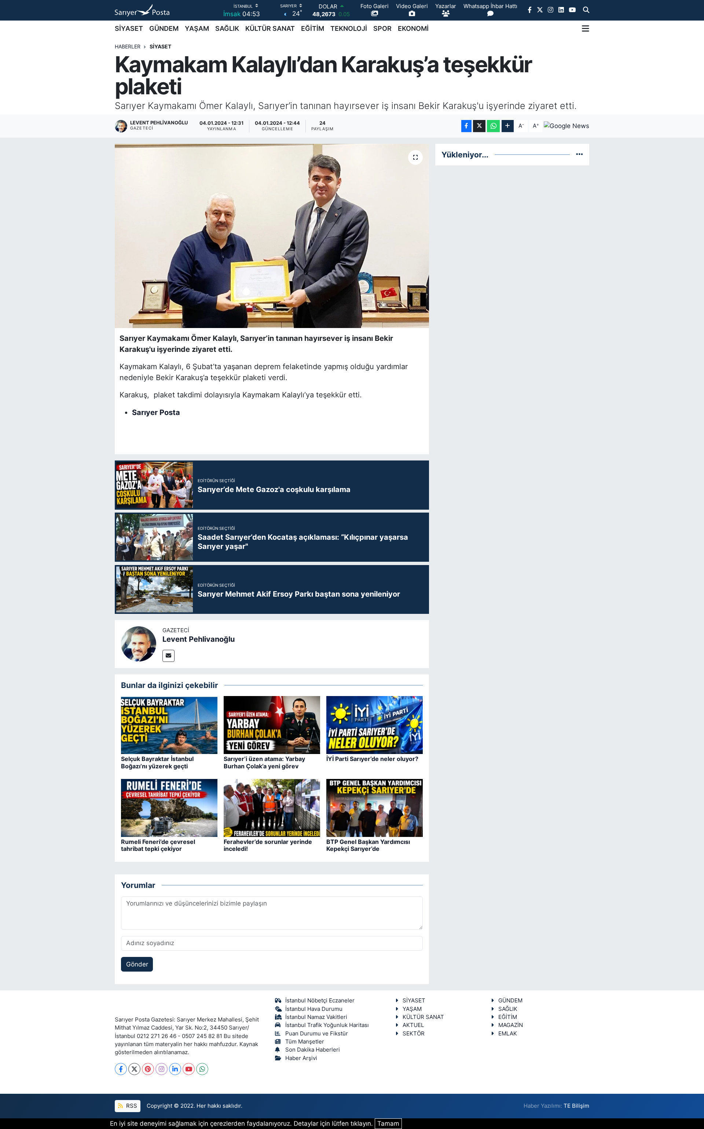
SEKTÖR (414, 1033)
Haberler (127, 46)
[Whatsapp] (202, 1069)
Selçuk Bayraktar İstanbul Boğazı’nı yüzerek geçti (157, 762)
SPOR (382, 28)
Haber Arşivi (301, 1058)
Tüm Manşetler (304, 1041)
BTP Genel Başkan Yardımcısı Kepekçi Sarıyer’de (368, 845)
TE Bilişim (576, 1106)
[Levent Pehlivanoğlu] (138, 643)
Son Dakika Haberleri (312, 1049)
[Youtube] (189, 1069)
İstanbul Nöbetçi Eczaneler (320, 1000)
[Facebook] (121, 1069)
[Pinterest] (148, 1069)
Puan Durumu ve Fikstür (316, 1033)
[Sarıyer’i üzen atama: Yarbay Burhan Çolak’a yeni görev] (272, 724)
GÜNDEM (164, 28)
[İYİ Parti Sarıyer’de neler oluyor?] (374, 724)
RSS (131, 1106)
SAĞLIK (227, 28)
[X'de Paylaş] (479, 126)
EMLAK (507, 1033)
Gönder (137, 964)
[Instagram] (161, 1069)
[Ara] (586, 10)
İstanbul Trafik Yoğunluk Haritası (327, 1025)
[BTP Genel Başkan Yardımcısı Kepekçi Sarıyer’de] (374, 807)
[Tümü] (579, 154)
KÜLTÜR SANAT (270, 28)
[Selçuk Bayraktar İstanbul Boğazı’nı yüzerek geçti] (169, 724)
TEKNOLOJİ (348, 28)
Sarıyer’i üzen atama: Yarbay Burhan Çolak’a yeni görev (264, 762)
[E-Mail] (168, 656)
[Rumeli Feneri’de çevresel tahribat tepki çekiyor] (169, 807)
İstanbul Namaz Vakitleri (316, 1017)
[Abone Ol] (566, 126)
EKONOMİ (413, 28)
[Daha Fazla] (508, 126)
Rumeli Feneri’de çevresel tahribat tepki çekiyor (158, 845)
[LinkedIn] (175, 1069)
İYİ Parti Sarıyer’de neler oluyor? (372, 758)
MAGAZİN (510, 1025)
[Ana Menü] (585, 29)
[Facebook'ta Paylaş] (466, 126)
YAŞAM (197, 28)
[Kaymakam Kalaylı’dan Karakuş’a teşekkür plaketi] (272, 236)
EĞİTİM (312, 28)
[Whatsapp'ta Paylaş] (493, 126)
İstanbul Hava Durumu (313, 1009)
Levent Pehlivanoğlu (198, 639)
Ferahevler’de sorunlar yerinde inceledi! (268, 845)
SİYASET (129, 28)
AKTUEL (413, 1025)
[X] (134, 1069)
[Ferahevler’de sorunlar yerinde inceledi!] (272, 807)
